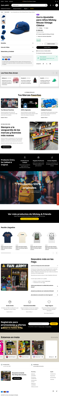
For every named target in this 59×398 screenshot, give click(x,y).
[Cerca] (57, 57)
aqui (44, 282)
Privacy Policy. (48, 326)
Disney (40, 27)
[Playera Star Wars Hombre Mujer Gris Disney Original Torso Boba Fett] (36, 237)
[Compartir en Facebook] (43, 63)
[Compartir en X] (46, 63)
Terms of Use (41, 326)
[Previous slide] (53, 73)
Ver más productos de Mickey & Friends (29, 218)
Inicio (2, 12)
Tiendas (6, 1)
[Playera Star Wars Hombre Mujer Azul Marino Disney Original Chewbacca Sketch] (7, 237)
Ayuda (2, 1)
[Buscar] (46, 5)
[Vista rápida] (12, 233)
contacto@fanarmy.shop (38, 366)
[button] (58, 199)
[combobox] (29, 5)
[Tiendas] (50, 5)
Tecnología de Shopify (13, 395)
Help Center (47, 281)
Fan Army (6, 395)
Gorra (47, 27)
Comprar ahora (47, 47)
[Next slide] (56, 73)
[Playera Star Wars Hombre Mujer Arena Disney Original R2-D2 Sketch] (22, 237)
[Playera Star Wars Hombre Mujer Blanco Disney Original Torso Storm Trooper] (51, 237)
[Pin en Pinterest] (50, 63)
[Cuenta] (53, 5)
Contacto (11, 1)
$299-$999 (7, 12)
